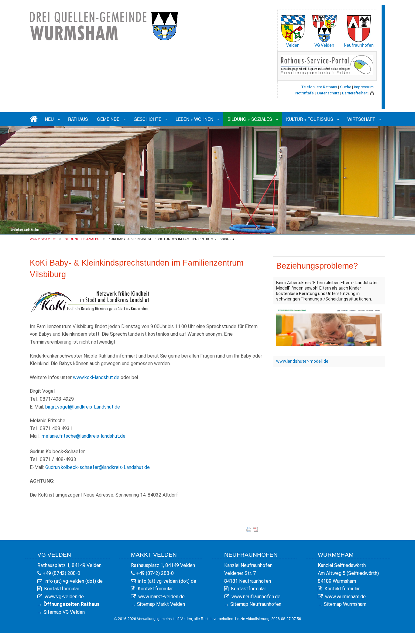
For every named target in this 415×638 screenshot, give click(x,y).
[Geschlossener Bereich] (372, 93)
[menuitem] (32, 119)
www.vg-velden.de (64, 596)
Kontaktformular (61, 589)
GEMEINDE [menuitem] (108, 119)
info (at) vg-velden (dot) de (74, 581)
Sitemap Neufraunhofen (255, 604)
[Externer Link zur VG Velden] (324, 27)
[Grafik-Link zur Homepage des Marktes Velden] (293, 27)
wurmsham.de (43, 239)
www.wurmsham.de (345, 596)
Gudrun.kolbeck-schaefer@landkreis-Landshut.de (97, 467)
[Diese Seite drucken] (248, 529)
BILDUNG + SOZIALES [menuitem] (250, 119)
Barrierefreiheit (355, 93)
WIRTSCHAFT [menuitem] (361, 119)
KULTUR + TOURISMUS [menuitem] (309, 119)
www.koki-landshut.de (97, 377)
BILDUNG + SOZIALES (82, 239)
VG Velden (324, 45)
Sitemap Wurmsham (345, 604)
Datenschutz (328, 93)
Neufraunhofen (359, 45)
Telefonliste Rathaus (319, 87)
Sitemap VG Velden (64, 612)
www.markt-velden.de (161, 596)
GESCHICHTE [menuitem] (147, 119)
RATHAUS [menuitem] (78, 119)
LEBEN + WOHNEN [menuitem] (194, 119)
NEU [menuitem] (49, 119)
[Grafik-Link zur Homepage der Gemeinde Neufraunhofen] (359, 27)
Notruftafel (304, 93)
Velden (293, 45)
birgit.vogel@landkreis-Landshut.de (82, 407)
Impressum (364, 87)
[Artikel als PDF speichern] (255, 529)
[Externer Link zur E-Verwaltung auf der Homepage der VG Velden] (327, 64)
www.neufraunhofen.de (256, 596)
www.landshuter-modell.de (302, 361)
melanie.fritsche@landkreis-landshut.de (83, 436)
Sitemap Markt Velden (161, 604)
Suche (345, 87)
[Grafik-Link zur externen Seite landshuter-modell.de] (329, 329)
